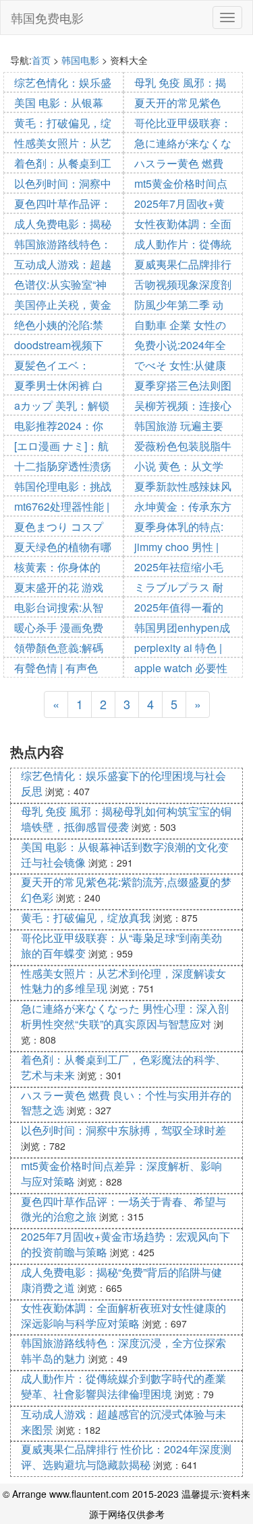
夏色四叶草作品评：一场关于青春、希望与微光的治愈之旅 (123, 1209)
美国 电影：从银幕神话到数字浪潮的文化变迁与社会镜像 (125, 854)
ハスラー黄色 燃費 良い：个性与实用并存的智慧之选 (126, 1102)
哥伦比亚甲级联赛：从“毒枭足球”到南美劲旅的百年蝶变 (121, 945)
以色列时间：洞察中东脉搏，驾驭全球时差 (123, 1130)
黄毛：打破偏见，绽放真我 (85, 917)
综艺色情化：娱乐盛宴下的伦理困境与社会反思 (123, 783)
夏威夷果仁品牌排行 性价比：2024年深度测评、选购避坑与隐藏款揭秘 (126, 1456)
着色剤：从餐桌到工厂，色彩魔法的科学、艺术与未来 (123, 1067)
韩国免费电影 (47, 17)
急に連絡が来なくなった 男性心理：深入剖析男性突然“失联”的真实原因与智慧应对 (125, 1016)
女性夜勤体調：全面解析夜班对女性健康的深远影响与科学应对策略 (123, 1315)
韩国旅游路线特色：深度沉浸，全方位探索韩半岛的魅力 (123, 1350)
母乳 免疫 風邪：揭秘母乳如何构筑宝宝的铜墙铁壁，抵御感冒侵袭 (126, 818)
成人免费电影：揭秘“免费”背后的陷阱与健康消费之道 (121, 1279)
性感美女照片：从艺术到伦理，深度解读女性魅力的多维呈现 (123, 981)
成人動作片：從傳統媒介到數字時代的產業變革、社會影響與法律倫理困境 (123, 1386)
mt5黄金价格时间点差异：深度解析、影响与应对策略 (121, 1173)
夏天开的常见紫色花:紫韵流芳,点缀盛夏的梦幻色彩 (126, 889)
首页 (41, 60)
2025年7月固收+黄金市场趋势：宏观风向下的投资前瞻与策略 (125, 1244)
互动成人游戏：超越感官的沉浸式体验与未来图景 (123, 1421)
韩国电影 (80, 60)
